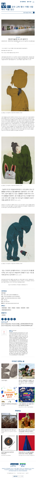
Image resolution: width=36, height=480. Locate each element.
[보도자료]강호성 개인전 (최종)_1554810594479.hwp (17, 323)
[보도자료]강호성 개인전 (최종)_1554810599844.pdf (16, 325)
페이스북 (5, 319)
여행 (27, 7)
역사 (3, 9)
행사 (22, 7)
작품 (7, 9)
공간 (12, 9)
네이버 (8, 319)
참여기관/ (29, 1)
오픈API (27, 473)
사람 (31, 7)
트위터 (2, 319)
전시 (9, 7)
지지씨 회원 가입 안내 (20, 473)
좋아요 (14, 319)
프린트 (11, 319)
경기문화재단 (23, 1)
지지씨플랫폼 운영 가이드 (11, 473)
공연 (13, 7)
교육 (18, 7)
